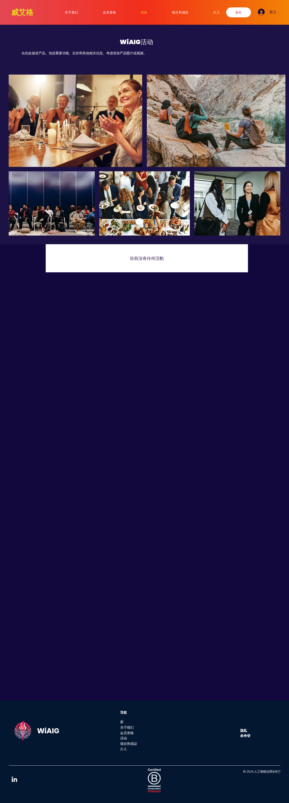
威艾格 (22, 12)
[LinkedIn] (14, 779)
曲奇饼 (245, 735)
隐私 (243, 730)
